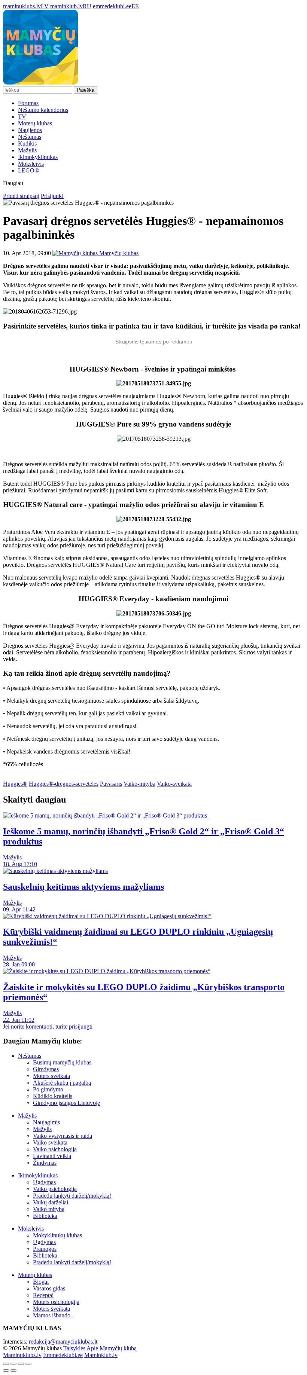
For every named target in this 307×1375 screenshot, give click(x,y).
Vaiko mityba (48, 1209)
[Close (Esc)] (6, 1364)
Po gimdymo (48, 1089)
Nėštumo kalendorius (43, 110)
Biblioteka (45, 1216)
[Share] (13, 1364)
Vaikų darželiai (50, 1202)
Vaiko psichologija (55, 1149)
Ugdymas (44, 1182)
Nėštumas (29, 137)
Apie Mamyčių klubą (111, 1348)
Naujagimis (46, 1122)
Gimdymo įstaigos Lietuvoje (66, 1103)
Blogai (41, 1281)
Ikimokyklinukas (38, 157)
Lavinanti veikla (52, 1156)
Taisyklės (74, 1348)
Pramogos (45, 1249)
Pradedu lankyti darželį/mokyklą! (72, 1195)
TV (22, 116)
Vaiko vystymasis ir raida (62, 1136)
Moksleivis (31, 164)
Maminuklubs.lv (22, 1355)
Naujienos (30, 130)
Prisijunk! (52, 196)
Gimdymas (46, 1069)
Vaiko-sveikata (174, 783)
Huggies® (15, 783)
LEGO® (28, 170)
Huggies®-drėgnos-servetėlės (63, 783)
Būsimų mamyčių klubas (62, 1062)
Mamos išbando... (54, 1315)
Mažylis (27, 150)
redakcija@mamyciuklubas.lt (63, 1341)
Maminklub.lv (101, 1355)
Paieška (85, 90)
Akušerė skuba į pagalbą (62, 1082)
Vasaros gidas (49, 1288)
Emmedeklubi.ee (63, 1355)
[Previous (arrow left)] (6, 1370)
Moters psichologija (56, 1302)
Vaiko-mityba (139, 783)
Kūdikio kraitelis (52, 1096)
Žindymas (45, 1162)
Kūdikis (27, 143)
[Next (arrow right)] (13, 1370)
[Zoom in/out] (28, 1364)
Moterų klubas (35, 123)
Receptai (43, 1295)
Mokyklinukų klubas (57, 1235)
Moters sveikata (51, 1076)
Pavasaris (111, 783)
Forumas (28, 103)
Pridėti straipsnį (21, 196)
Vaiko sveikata (50, 1142)
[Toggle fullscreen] (21, 1364)
